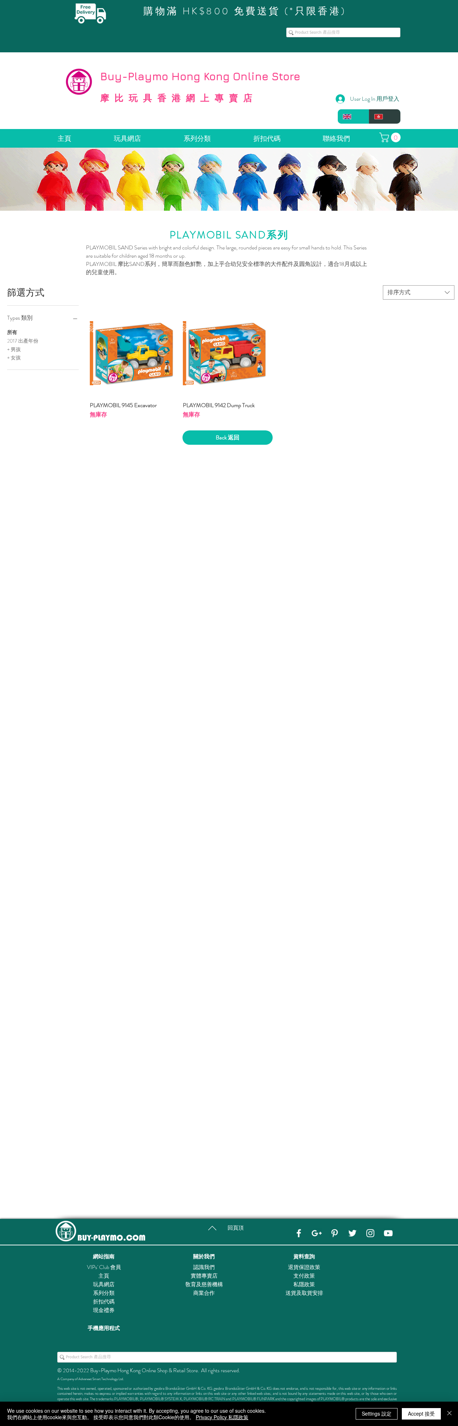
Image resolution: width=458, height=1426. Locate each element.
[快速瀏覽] (133, 353)
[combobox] (418, 292)
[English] (353, 116)
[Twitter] (352, 1233)
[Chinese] (384, 116)
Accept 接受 (421, 1413)
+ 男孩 (14, 349)
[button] (391, 137)
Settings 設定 (376, 1413)
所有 (12, 332)
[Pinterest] (334, 1233)
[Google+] (316, 1233)
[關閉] (449, 1413)
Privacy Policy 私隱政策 (222, 1417)
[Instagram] (370, 1233)
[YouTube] (388, 1233)
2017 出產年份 (22, 340)
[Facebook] (298, 1233)
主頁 (103, 1276)
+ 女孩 (14, 357)
